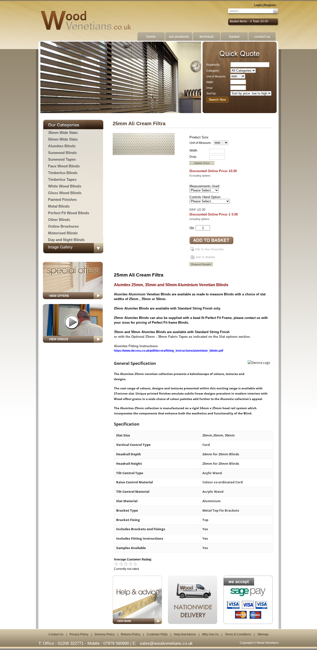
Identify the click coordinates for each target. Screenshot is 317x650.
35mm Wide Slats (63, 132)
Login (258, 5)
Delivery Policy (105, 634)
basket (234, 36)
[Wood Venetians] (88, 20)
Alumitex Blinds (62, 146)
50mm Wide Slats (63, 139)
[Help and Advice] (137, 600)
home (151, 36)
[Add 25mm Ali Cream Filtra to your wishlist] (203, 259)
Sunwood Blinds (62, 153)
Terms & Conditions (238, 634)
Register (270, 5)
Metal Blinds (59, 206)
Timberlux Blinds (63, 173)
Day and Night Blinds (66, 240)
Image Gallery (60, 247)
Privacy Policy (79, 634)
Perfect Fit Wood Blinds (68, 213)
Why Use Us (210, 634)
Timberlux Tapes (62, 179)
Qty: (192, 228)
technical (206, 36)
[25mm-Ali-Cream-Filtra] (144, 154)
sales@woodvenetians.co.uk (166, 643)
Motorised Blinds (63, 233)
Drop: (209, 87)
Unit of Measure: (216, 76)
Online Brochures (63, 226)
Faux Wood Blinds (64, 166)
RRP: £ (194, 210)
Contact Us (56, 634)
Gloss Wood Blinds (64, 193)
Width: (210, 82)
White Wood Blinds (64, 186)
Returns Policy (130, 634)
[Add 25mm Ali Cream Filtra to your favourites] (207, 251)
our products (179, 36)
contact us (262, 36)
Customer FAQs (157, 634)
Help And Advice (185, 634)
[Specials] (73, 300)
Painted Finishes (62, 199)
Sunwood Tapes (62, 159)
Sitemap (262, 634)
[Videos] (73, 344)
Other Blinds (59, 219)
